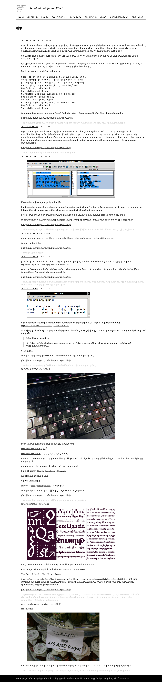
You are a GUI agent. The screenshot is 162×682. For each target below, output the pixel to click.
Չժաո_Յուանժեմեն (97, 229)
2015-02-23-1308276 (29, 233)
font (54, 594)
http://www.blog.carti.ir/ (30, 449)
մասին (57, 202)
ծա (104, 123)
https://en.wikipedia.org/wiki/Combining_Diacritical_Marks (45, 325)
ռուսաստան (52, 153)
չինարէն (44, 229)
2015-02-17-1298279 (29, 257)
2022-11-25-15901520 (30, 40)
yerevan (27, 594)
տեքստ (28, 365)
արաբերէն (128, 597)
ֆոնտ (70, 597)
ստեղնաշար (75, 500)
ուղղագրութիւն (56, 285)
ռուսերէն (29, 282)
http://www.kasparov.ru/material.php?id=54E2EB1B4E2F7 (45, 264)
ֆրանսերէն (128, 282)
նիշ (94, 365)
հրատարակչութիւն (85, 597)
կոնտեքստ (56, 229)
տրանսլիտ (44, 500)
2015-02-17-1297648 (29, 288)
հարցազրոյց (104, 597)
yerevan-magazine (39, 594)
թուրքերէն (41, 285)
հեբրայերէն (99, 282)
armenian (95, 594)
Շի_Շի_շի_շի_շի (117, 229)
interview (86, 594)
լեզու (65, 229)
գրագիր (120, 123)
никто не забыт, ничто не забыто (35, 604)
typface (71, 594)
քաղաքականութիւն (46, 282)
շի (128, 229)
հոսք (21, 17)
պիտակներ (137, 17)
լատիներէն (28, 600)
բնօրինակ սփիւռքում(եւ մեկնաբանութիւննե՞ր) (46, 148)
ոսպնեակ (75, 17)
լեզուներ (62, 282)
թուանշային (59, 17)
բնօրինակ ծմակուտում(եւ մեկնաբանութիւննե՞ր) (47, 118)
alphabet (119, 594)
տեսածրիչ (91, 17)
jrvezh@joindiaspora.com (40, 486)
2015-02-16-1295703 (29, 369)
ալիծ (60, 123)
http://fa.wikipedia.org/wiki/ (48, 471)
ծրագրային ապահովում (60, 670)
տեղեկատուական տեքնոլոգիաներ (112, 670)
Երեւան (134, 594)
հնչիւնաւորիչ (71, 365)
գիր (78, 123)
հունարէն (86, 282)
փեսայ (111, 123)
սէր (73, 123)
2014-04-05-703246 (29, 504)
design (78, 594)
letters (126, 594)
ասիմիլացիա (68, 153)
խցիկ (44, 17)
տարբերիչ (85, 365)
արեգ (46, 597)
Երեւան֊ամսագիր (32, 597)
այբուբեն (46, 600)
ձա (99, 123)
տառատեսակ (58, 597)
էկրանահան (56, 365)
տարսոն (86, 123)
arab (102, 594)
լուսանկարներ (37, 670)
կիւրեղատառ (31, 153)
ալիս (67, 123)
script (112, 594)
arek (50, 594)
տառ (55, 600)
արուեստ (52, 123)
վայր (103, 17)
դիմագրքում (71, 466)
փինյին (82, 229)
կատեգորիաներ (119, 17)
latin (107, 594)
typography (62, 594)
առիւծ (73, 229)
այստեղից (34, 481)
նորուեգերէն (113, 282)
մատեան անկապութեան (46, 8)
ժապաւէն (32, 17)
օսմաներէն (28, 285)
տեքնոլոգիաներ (83, 670)
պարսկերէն (30, 500)
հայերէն (43, 365)
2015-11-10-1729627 (29, 156)
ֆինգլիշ (56, 500)
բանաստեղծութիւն (34, 123)
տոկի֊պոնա (30, 253)
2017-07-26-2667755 (29, 127)
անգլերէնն (35, 476)
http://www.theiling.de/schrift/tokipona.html (97, 238)
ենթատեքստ (31, 229)
